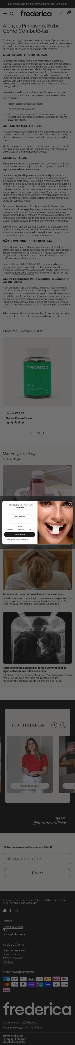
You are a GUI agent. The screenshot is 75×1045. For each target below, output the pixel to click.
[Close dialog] (69, 504)
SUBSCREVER (20, 534)
